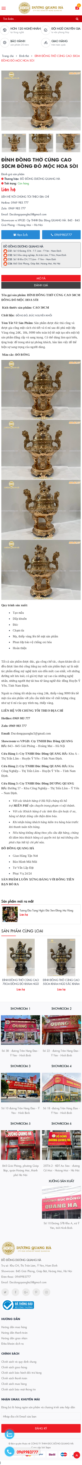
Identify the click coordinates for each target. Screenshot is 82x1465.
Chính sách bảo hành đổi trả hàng (21, 1372)
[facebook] (15, 1292)
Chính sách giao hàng (14, 1367)
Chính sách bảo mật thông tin (18, 1389)
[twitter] (5, 1292)
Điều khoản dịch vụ (12, 1343)
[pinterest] (46, 1292)
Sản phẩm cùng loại (22, 930)
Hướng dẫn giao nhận (14, 1338)
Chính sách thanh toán (14, 1378)
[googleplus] (26, 1292)
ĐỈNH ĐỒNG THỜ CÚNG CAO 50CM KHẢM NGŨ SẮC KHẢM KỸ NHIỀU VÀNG (61, 983)
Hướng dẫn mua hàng (14, 1327)
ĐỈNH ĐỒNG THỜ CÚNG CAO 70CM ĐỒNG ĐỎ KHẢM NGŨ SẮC (20, 983)
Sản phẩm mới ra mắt (17, 901)
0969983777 (62, 234)
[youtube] (36, 1292)
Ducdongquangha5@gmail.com (28, 1282)
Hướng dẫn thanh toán (14, 1332)
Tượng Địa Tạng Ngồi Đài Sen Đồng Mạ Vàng (46, 910)
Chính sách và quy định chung (18, 1361)
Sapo (48, 1447)
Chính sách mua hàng (14, 1384)
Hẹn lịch (22, 234)
